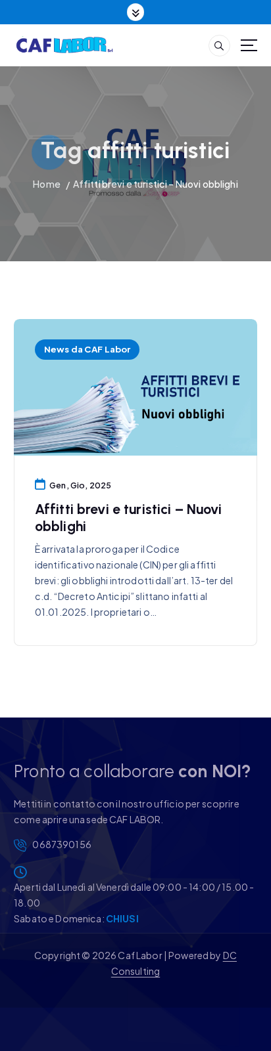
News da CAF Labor (87, 348)
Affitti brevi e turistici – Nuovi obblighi (155, 184)
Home (47, 184)
